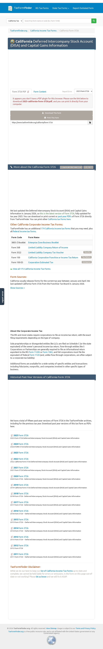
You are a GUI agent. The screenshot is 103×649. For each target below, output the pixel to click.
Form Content (40, 91)
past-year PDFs (64, 216)
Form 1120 (34, 355)
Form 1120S (34, 352)
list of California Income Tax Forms (57, 571)
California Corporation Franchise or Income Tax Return (53, 257)
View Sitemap (51, 628)
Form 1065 (48, 352)
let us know (41, 577)
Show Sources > (17, 288)
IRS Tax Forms (42, 8)
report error (2, 297)
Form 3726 (21, 435)
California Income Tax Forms (43, 31)
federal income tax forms (24, 231)
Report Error (67, 91)
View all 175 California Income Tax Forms (31, 269)
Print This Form (52, 118)
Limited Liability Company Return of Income (48, 247)
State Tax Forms (60, 8)
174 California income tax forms (55, 228)
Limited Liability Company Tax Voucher (46, 252)
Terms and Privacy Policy (85, 628)
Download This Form (52, 113)
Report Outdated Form (83, 8)
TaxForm (23, 7)
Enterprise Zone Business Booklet (43, 242)
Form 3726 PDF (19, 91)
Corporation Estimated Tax (40, 262)
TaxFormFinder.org (18, 31)
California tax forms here (59, 219)
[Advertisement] (51, 69)
